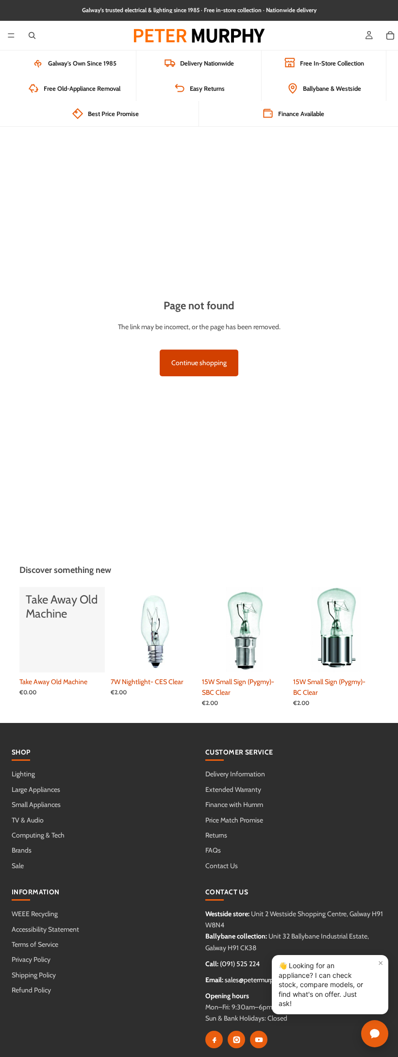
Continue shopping (199, 362)
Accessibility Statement (45, 929)
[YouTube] (258, 1039)
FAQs (213, 850)
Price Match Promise (234, 820)
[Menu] (11, 35)
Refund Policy (31, 990)
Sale (18, 865)
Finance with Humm (234, 804)
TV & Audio (28, 820)
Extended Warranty (233, 789)
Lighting (23, 774)
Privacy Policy (31, 959)
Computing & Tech (38, 835)
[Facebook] (214, 1039)
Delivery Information (235, 774)
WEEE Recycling (35, 913)
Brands (22, 850)
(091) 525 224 (240, 963)
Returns (216, 835)
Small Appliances (36, 804)
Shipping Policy (34, 975)
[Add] (90, 657)
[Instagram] (236, 1039)
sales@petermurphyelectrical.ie (268, 979)
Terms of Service (35, 944)
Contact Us (221, 865)
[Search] (32, 35)
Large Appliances (36, 789)
